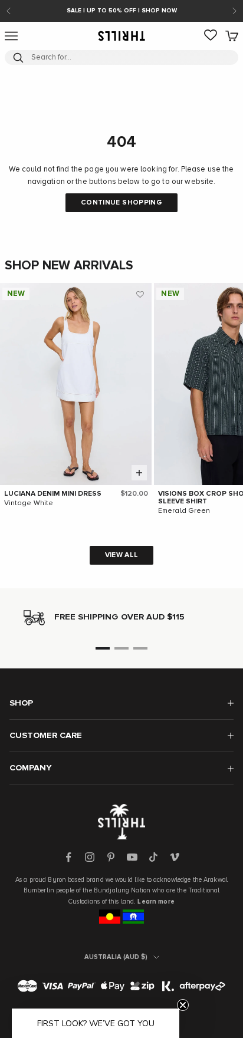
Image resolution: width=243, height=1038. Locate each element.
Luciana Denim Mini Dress (52, 493)
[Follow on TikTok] (153, 857)
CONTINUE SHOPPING (121, 202)
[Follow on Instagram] (90, 857)
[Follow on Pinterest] (111, 857)
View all (122, 555)
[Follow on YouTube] (132, 857)
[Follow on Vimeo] (174, 857)
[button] (140, 295)
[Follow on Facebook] (68, 857)
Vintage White (29, 503)
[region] (121, 617)
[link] (210, 35)
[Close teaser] (183, 1005)
